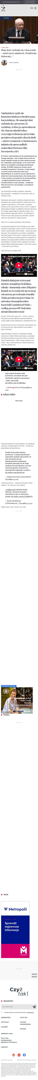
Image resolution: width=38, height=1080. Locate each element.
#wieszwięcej (24, 378)
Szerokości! (6, 1017)
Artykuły (6, 18)
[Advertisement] (19, 91)
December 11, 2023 (11, 479)
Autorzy (4, 1027)
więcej (34, 974)
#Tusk (7, 380)
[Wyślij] (34, 1006)
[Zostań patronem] (13, 1055)
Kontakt (4, 1047)
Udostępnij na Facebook (8, 686)
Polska (6, 715)
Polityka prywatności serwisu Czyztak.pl (9, 1040)
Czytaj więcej (30, 1012)
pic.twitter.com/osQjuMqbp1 (15, 383)
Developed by (21, 1060)
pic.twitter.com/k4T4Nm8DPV (22, 497)
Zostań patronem (30, 2)
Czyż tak (23, 1017)
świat (5, 895)
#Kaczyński (14, 380)
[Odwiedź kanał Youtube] (19, 1055)
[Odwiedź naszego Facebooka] (24, 1055)
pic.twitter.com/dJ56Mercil (14, 472)
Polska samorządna (25, 1023)
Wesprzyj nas (7, 1033)
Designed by (4, 1060)
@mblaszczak (10, 490)
